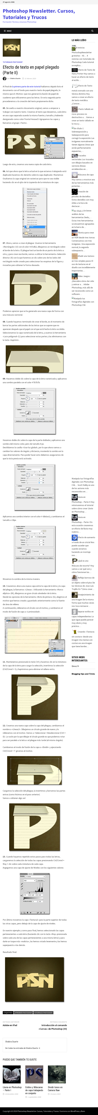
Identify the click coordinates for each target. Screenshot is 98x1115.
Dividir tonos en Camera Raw (55, 1089)
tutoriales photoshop (43, 1013)
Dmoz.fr (75, 666)
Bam (83, 1111)
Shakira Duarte (15, 78)
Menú (9, 31)
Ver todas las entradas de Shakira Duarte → (22, 1048)
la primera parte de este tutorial (26, 86)
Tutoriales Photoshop (13, 62)
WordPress (75, 1111)
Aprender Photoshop (23, 1013)
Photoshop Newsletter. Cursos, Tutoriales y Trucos (39, 13)
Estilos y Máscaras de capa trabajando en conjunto (34, 1090)
